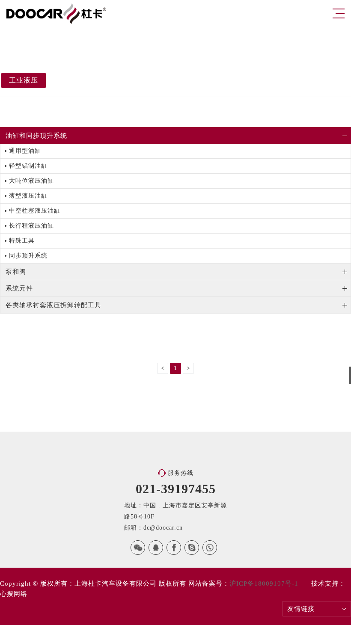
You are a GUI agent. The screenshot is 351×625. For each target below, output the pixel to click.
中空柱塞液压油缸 (34, 210)
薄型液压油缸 (28, 196)
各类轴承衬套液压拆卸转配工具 (53, 305)
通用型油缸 (25, 151)
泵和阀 (16, 271)
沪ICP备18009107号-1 (263, 583)
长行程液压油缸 (31, 225)
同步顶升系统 (28, 255)
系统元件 (19, 288)
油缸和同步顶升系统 (36, 135)
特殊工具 (22, 240)
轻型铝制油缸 (28, 166)
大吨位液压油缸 (31, 181)
